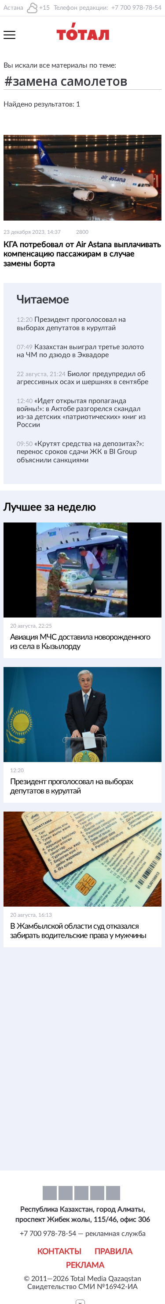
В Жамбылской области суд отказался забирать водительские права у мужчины (78, 931)
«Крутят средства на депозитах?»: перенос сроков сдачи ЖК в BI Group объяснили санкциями (80, 451)
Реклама (85, 1266)
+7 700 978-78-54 (136, 8)
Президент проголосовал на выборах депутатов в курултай (71, 786)
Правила (113, 1252)
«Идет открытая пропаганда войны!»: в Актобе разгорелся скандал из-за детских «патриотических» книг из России (81, 412)
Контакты (59, 1252)
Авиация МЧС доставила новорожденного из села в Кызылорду (80, 642)
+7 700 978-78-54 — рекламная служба (83, 1233)
